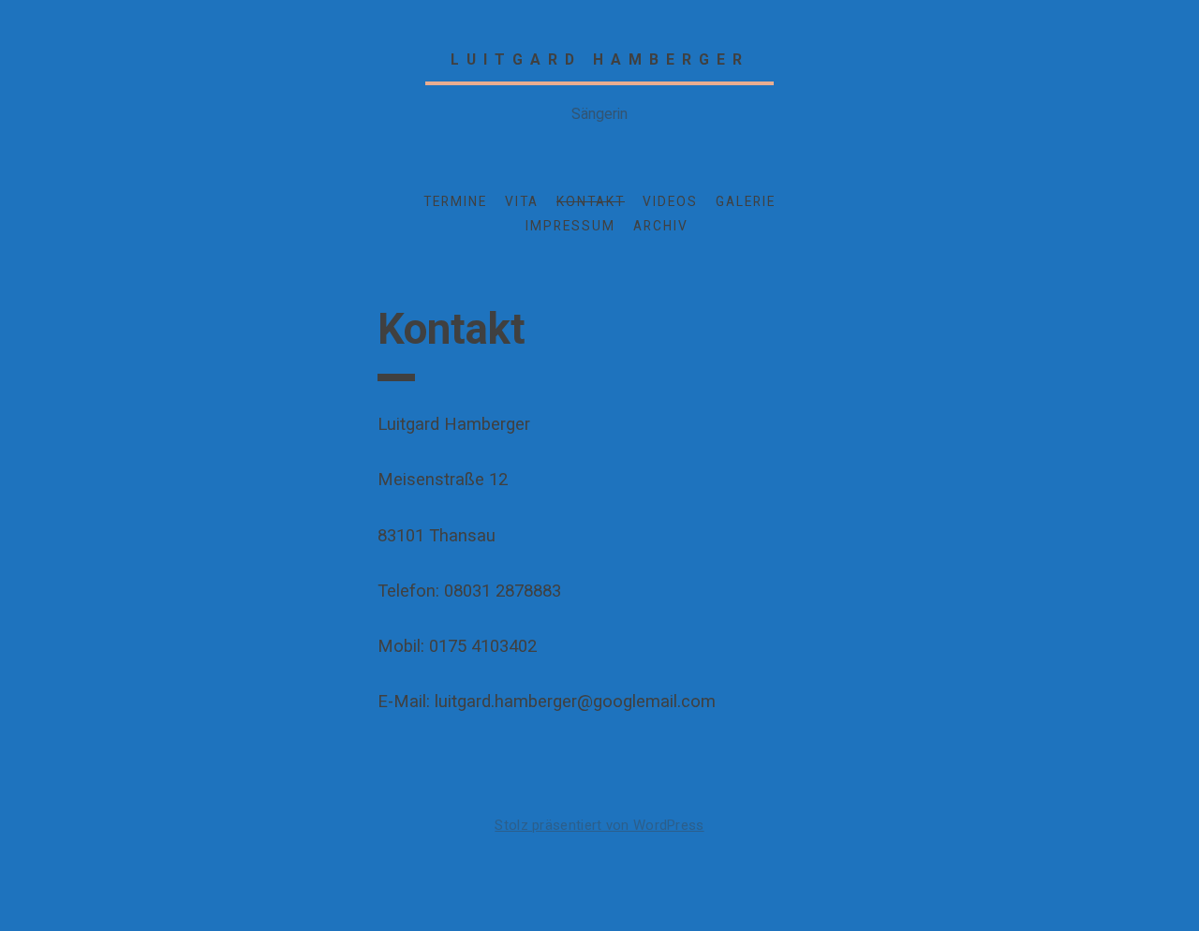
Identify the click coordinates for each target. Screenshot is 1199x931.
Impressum (570, 225)
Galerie (746, 201)
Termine (455, 201)
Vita (522, 201)
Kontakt (590, 201)
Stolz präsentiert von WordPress (599, 825)
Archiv (660, 225)
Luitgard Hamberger (600, 59)
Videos (670, 201)
